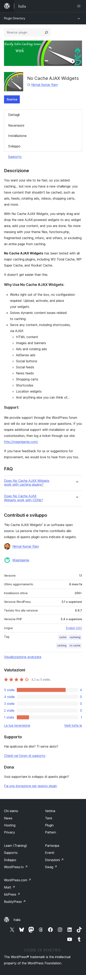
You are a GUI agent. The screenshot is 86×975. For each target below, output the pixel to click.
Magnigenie (20, 560)
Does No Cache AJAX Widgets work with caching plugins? (26, 482)
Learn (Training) (15, 846)
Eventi (49, 853)
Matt (9, 887)
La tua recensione (17, 725)
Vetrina (50, 811)
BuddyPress (15, 902)
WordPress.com (17, 880)
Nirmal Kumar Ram (44, 85)
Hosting (9, 825)
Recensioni (16, 125)
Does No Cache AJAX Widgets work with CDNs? (23, 498)
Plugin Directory (14, 18)
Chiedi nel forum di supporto (24, 756)
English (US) (74, 628)
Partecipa (52, 846)
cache (62, 637)
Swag (51, 867)
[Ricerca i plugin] (46, 32)
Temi (48, 818)
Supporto (15, 157)
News (8, 818)
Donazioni (54, 860)
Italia (16, 920)
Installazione (17, 136)
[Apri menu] (79, 6)
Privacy (9, 832)
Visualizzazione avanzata (22, 657)
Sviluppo (14, 146)
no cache (75, 645)
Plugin (49, 825)
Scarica (12, 99)
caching (61, 645)
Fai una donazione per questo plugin (30, 786)
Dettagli (14, 115)
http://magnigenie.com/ (21, 442)
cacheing (75, 637)
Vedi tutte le (73, 725)
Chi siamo (11, 811)
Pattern (50, 832)
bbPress (12, 894)
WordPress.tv (16, 867)
